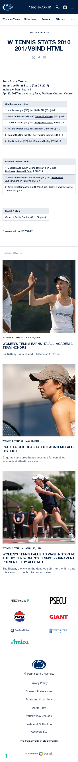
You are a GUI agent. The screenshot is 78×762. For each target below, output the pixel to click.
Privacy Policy (39, 683)
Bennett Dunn (41, 129)
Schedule (30, 19)
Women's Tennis (13, 338)
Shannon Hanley (41, 141)
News (74, 19)
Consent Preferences (39, 691)
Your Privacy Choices (39, 716)
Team (45, 19)
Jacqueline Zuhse (43, 123)
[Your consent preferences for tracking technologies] (6, 755)
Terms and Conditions (39, 700)
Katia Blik (39, 110)
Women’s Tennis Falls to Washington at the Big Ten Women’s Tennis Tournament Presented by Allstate (39, 558)
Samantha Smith (17, 135)
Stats (59, 19)
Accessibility (39, 732)
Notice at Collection (39, 724)
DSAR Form (39, 708)
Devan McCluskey (44, 117)
